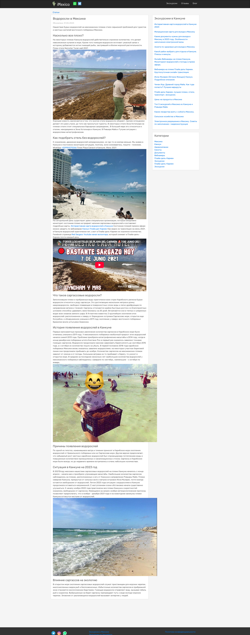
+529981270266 (69, 147)
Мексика (158, 141)
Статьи (56, 12)
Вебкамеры (159, 155)
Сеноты (158, 150)
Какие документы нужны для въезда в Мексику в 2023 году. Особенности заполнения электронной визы (172, 39)
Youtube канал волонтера (96, 234)
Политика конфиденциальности (180, 632)
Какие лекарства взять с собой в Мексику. (174, 112)
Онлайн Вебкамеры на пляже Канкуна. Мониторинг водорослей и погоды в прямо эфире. (174, 62)
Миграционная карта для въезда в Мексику (174, 32)
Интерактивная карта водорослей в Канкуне (92, 226)
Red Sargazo (77, 234)
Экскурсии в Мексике (99, 632)
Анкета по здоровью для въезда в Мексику (174, 47)
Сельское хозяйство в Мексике (169, 116)
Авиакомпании (161, 147)
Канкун (85, 229)
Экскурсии (171, 3)
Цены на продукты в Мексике (168, 99)
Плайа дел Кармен (98, 229)
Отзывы (185, 3)
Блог (195, 3)
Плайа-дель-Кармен (164, 158)
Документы (159, 153)
